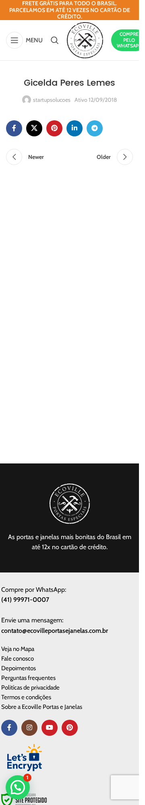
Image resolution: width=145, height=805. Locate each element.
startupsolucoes (51, 99)
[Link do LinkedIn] (74, 128)
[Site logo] (85, 39)
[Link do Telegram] (95, 128)
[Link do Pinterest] (54, 128)
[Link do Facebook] (14, 128)
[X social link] (34, 128)
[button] (18, 787)
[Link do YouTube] (49, 728)
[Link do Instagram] (29, 728)
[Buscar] (55, 40)
